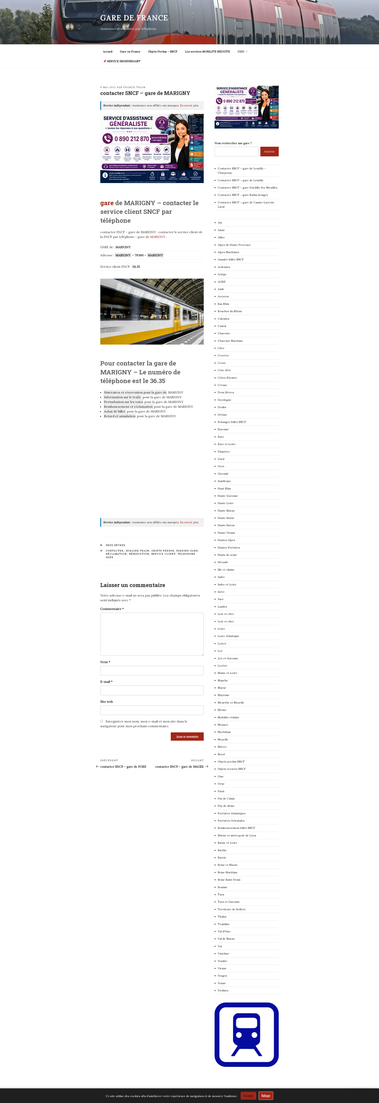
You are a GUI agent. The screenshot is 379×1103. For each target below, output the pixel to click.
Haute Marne (226, 510)
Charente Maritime (230, 341)
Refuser (266, 1095)
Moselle (223, 739)
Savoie (222, 857)
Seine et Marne (228, 865)
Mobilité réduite (228, 717)
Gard (221, 459)
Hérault (223, 562)
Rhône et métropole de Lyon (237, 835)
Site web (106, 702)
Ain (220, 222)
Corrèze (223, 355)
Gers (221, 466)
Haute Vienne (226, 533)
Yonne (222, 983)
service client (163, 553)
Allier (221, 237)
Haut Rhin (224, 488)
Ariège (222, 274)
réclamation (116, 553)
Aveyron (223, 296)
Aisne (221, 230)
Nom (105, 662)
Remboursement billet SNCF (236, 828)
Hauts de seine (227, 555)
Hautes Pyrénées (229, 547)
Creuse (222, 385)
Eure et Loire (227, 444)
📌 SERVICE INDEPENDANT (122, 61)
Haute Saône (226, 518)
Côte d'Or (224, 370)
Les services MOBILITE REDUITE (207, 51)
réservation (139, 553)
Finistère (224, 451)
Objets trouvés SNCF (232, 769)
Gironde (223, 473)
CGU (241, 51)
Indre (221, 577)
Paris (221, 791)
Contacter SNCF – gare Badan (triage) (243, 195)
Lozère (222, 665)
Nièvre (222, 747)
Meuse (222, 710)
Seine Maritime (228, 872)
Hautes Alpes (226, 540)
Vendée (222, 961)
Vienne (222, 968)
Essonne (223, 429)
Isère (221, 592)
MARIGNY (158, 237)
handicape (224, 481)
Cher (221, 348)
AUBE (221, 282)
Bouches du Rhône (230, 311)
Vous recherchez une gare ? (233, 143)
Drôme (222, 414)
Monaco (223, 724)
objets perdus (162, 550)
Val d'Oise (224, 931)
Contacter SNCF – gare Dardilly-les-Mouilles (248, 187)
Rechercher (269, 151)
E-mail (106, 682)
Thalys (222, 916)
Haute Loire (226, 503)
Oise (221, 776)
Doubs (222, 407)
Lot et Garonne (228, 658)
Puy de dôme (226, 806)
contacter (115, 550)
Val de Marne (226, 938)
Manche (223, 680)
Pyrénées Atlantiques (232, 813)
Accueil (107, 51)
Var (220, 946)
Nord (221, 754)
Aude (221, 289)
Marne (222, 688)
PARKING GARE (187, 550)
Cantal (222, 326)
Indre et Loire (227, 584)
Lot (220, 651)
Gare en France (130, 51)
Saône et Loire (227, 843)
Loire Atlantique (228, 636)
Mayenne (223, 695)
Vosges (222, 975)
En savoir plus (189, 105)
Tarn (221, 894)
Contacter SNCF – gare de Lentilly (240, 180)
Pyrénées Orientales (231, 820)
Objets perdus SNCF (231, 761)
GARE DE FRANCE (134, 17)
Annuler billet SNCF (231, 259)
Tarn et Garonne (229, 902)
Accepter (248, 1095)
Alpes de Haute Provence (234, 245)
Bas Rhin (223, 304)
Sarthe (222, 850)
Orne (221, 783)
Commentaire (112, 609)
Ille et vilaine (226, 569)
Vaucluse (223, 953)
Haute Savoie (226, 525)
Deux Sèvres (115, 545)
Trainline (224, 924)
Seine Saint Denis (229, 879)
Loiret (222, 643)
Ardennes (224, 267)
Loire (221, 628)
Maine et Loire (227, 673)
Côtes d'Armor (227, 378)
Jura (220, 599)
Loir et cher (226, 614)
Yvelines (223, 990)
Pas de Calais (226, 798)
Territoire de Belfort (232, 909)
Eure (221, 437)
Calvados (223, 318)
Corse (222, 363)
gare (107, 202)
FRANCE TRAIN (134, 87)
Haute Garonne (228, 496)
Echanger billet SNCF (232, 422)
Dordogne (224, 400)
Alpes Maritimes (228, 252)
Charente (224, 333)
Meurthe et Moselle (231, 702)
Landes (222, 606)
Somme (222, 887)
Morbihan (224, 732)
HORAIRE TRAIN (137, 550)
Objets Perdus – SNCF (162, 51)
